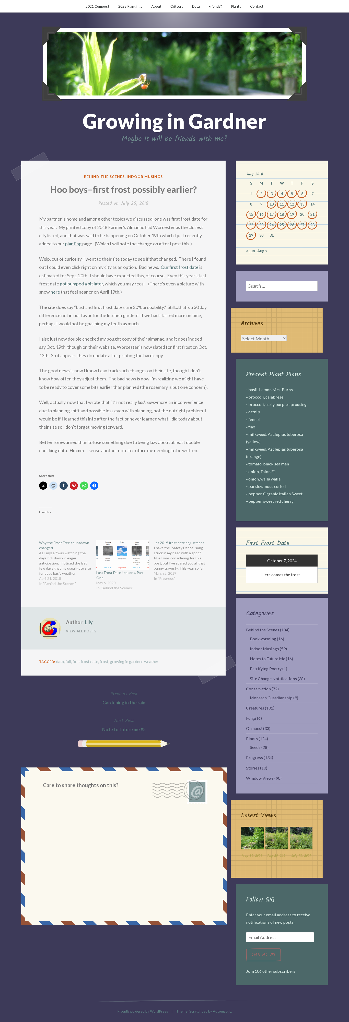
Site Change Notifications (273, 678)
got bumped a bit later (81, 283)
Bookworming (263, 638)
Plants (236, 6)
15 (251, 214)
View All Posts (81, 631)
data (60, 661)
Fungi (251, 718)
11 (282, 204)
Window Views (260, 778)
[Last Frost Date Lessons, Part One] (122, 555)
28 (312, 225)
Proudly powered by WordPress (142, 1011)
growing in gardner (126, 661)
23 (261, 225)
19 (292, 214)
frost (104, 661)
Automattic (222, 1011)
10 (272, 204)
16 (261, 214)
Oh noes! (254, 728)
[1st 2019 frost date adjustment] (182, 560)
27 (302, 225)
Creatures (255, 707)
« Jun (250, 250)
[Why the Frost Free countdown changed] (67, 563)
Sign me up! (263, 954)
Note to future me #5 (124, 724)
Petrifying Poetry (266, 668)
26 (292, 225)
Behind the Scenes (104, 176)
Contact (256, 6)
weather (151, 661)
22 (251, 225)
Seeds (255, 747)
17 (272, 214)
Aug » (262, 250)
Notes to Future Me (267, 658)
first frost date (85, 661)
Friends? (215, 6)
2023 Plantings (130, 6)
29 (251, 235)
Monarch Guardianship (271, 697)
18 (282, 214)
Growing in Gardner (174, 121)
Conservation (258, 688)
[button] (252, 843)
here (55, 292)
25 (282, 225)
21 (312, 214)
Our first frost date (180, 267)
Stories (252, 767)
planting (73, 243)
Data (196, 6)
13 (302, 204)
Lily (89, 622)
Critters (176, 6)
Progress (254, 757)
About (156, 6)
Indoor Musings (145, 176)
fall (68, 661)
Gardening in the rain (123, 697)
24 (272, 225)
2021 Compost (97, 6)
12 (292, 204)
